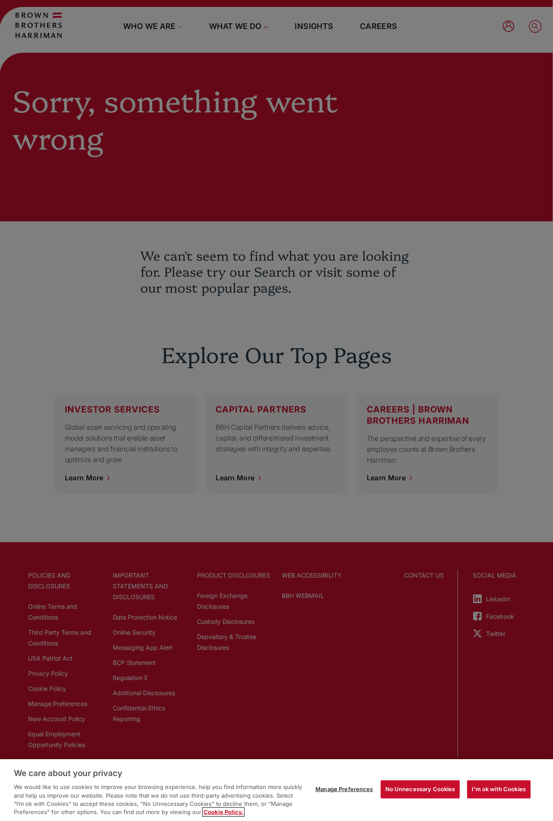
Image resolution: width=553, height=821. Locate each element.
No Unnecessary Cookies (420, 789)
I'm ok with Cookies (498, 789)
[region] (276, 790)
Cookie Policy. (223, 811)
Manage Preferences (344, 789)
